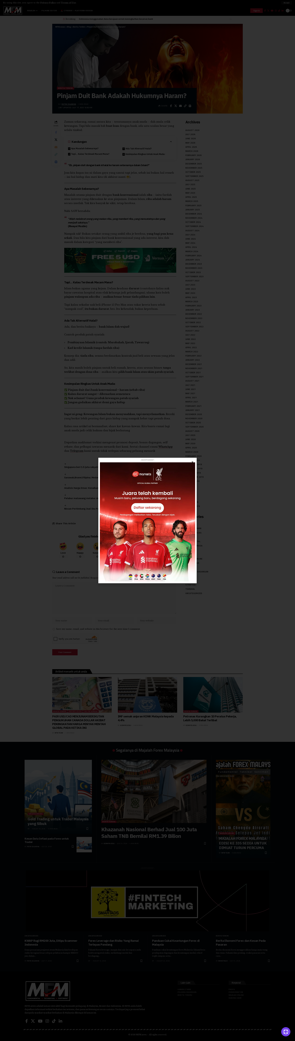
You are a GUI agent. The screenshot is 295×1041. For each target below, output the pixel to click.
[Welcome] (285, 1031)
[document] (147, 520)
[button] (192, 462)
